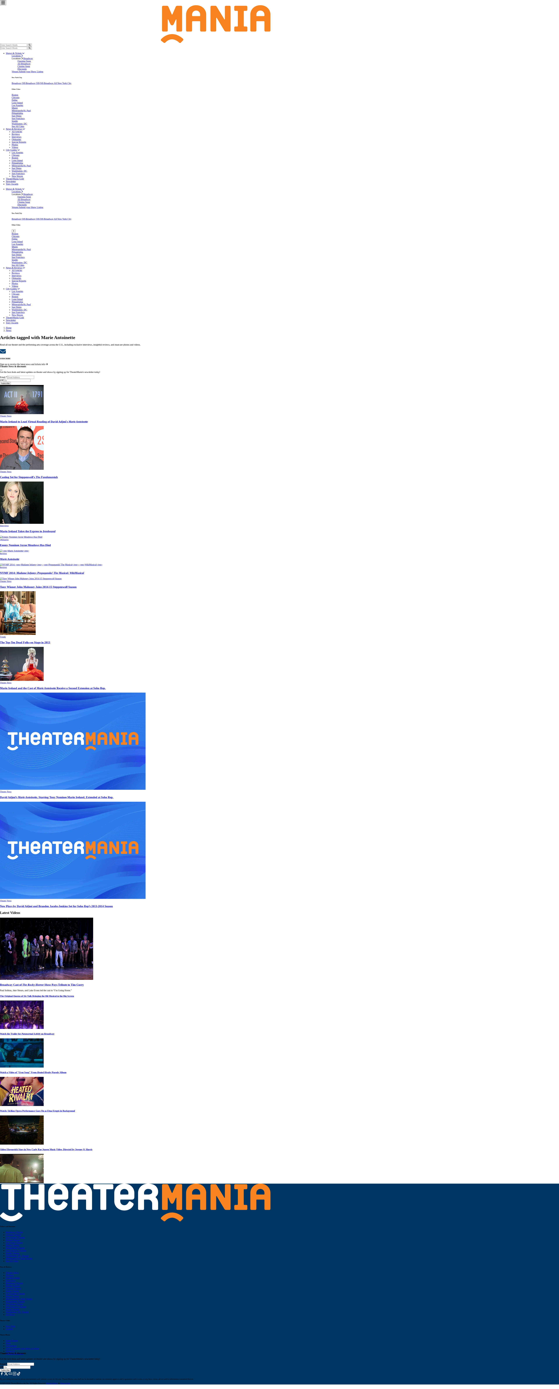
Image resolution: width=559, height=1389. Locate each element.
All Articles (17, 131)
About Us (10, 1351)
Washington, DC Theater (17, 1256)
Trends (3, 637)
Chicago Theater (13, 1235)
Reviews (16, 134)
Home (9, 328)
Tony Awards (12, 184)
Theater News (5, 416)
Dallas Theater (12, 1291)
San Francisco (18, 118)
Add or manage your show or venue (22, 1348)
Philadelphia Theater (15, 1248)
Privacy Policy (52, 1383)
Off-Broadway (29, 83)
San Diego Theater (14, 1304)
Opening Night (13, 1278)
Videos (15, 147)
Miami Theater (12, 1245)
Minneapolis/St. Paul (21, 110)
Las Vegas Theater (14, 1242)
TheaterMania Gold (15, 179)
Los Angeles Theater (15, 1237)
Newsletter (11, 181)
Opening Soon (24, 61)
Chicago (15, 97)
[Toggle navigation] (3, 2)
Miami (15, 108)
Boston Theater (13, 1240)
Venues (15, 71)
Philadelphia (17, 113)
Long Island (17, 103)
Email (3, 377)
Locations (16, 56)
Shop (8, 1343)
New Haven (17, 176)
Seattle (15, 121)
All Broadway (24, 63)
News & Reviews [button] (14, 129)
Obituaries (16, 139)
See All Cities (18, 126)
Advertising (11, 1346)
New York (10, 1326)
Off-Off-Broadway (45, 83)
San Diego (16, 116)
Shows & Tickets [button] (14, 53)
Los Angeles (17, 105)
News (8, 330)
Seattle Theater (13, 1253)
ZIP (1, 380)
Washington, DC (19, 123)
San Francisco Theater (16, 1250)
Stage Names (12, 1340)
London (9, 1329)
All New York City (62, 83)
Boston (15, 95)
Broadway (28, 58)
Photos (15, 144)
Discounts (22, 69)
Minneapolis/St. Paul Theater (19, 1258)
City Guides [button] (11, 150)
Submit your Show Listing (31, 71)
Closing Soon (23, 66)
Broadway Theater (14, 1232)
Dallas (14, 100)
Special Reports (19, 142)
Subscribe (5, 383)
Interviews (16, 137)
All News (10, 1314)
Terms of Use (65, 1383)
